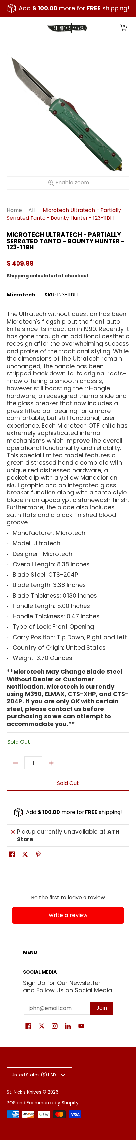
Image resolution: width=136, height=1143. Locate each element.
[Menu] (11, 28)
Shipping (18, 275)
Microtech (21, 294)
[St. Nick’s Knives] (67, 28)
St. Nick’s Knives (24, 1092)
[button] (123, 28)
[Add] (51, 763)
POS (11, 1103)
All (31, 210)
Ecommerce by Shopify (53, 1103)
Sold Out (68, 783)
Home (14, 210)
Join (101, 1008)
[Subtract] (15, 763)
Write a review (68, 915)
